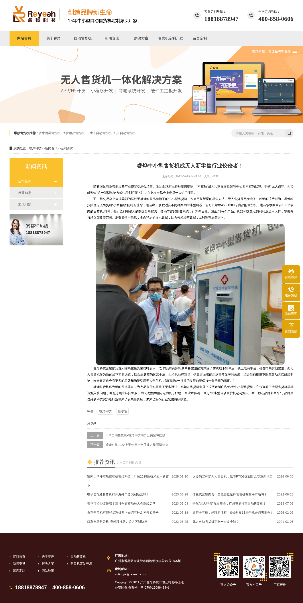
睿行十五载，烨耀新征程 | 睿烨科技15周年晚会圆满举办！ (233, 512)
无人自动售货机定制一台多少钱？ (216, 521)
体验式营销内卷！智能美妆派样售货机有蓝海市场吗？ (230, 494)
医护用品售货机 (74, 133)
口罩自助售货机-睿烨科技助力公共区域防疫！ (137, 435)
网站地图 (48, 570)
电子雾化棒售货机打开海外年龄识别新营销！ (118, 494)
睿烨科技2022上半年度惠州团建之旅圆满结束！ (138, 444)
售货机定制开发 (81, 563)
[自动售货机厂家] (75, 15)
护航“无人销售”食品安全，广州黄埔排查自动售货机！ (229, 503)
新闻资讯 (51, 148)
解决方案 (48, 563)
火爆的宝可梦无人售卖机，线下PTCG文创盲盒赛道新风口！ (234, 476)
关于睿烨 (48, 556)
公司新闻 (67, 148)
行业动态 (24, 193)
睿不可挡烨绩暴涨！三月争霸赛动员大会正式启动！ (123, 503)
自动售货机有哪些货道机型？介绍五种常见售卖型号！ (124, 512)
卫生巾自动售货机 (99, 133)
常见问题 (24, 204)
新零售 (122, 411)
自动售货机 (78, 556)
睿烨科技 (35, 148)
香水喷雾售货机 (50, 133)
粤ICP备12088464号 (155, 587)
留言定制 (19, 570)
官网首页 (19, 556)
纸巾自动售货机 (125, 133)
